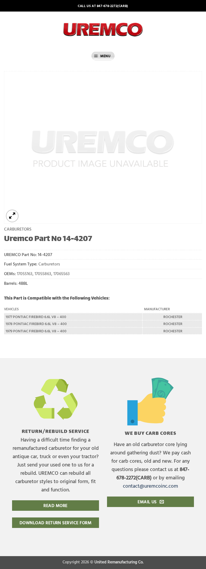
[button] (103, 56)
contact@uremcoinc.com (150, 486)
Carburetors (17, 228)
